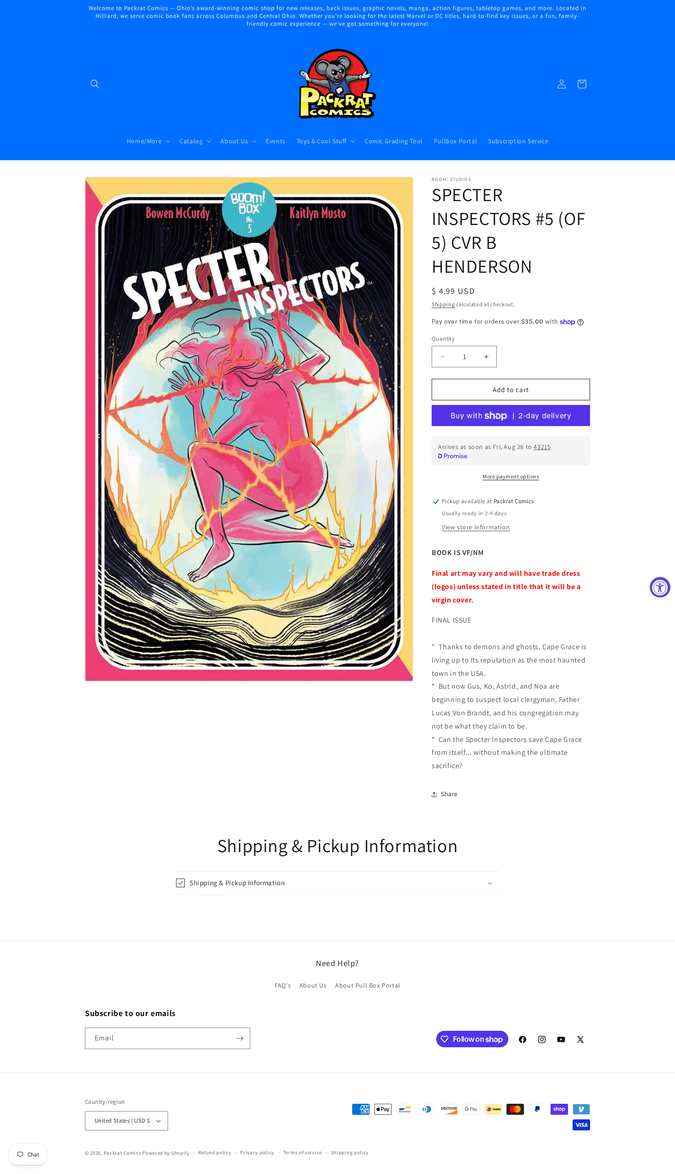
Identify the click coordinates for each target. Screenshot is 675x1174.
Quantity (443, 339)
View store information (476, 527)
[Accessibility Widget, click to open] (660, 587)
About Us (313, 986)
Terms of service (302, 1152)
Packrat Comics (122, 1153)
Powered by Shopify (166, 1153)
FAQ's (283, 986)
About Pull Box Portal (367, 986)
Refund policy (214, 1152)
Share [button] (449, 794)
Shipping (443, 304)
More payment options (511, 476)
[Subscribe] (240, 1038)
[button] (95, 84)
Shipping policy (350, 1152)
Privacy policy (257, 1152)
